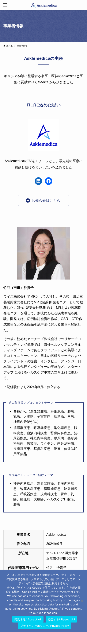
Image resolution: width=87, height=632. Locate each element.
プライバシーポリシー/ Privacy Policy (44, 625)
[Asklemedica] (43, 5)
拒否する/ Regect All (61, 619)
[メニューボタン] (5, 5)
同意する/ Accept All (27, 619)
